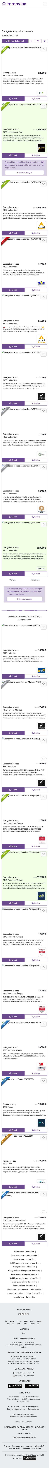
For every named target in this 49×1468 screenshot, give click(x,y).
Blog (23, 1333)
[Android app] (15, 1386)
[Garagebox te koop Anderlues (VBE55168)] (24, 749)
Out (18, 1324)
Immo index (24, 1393)
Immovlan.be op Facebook (24, 1373)
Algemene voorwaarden (22, 1446)
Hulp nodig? (39, 1446)
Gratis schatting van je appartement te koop (23, 1361)
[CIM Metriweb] (29, 1458)
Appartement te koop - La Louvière (24, 1255)
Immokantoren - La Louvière (24, 1297)
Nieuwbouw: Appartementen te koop (23, 1417)
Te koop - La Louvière (15, 1293)
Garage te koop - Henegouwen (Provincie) (24, 1270)
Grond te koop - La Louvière (24, 1259)
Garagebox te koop (11, 129)
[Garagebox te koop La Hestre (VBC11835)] (24, 636)
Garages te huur (33, 1409)
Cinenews (10, 1324)
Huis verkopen (17, 1342)
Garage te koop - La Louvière (24, 1267)
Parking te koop (9, 72)
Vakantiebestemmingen (24, 1438)
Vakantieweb (9, 1321)
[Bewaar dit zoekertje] (44, 49)
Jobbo (24, 1324)
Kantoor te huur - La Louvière (24, 1286)
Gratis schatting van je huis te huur (23, 1359)
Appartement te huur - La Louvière (24, 1274)
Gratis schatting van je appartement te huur (23, 1363)
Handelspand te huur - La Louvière (24, 1282)
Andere (23, 1347)
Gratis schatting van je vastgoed (24, 1352)
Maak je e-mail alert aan (23, 1422)
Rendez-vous (34, 1324)
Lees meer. (37, 1455)
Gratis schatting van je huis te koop (23, 1356)
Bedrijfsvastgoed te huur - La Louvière (24, 1278)
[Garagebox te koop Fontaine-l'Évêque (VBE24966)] (24, 976)
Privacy (7, 1446)
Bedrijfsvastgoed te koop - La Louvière (24, 1263)
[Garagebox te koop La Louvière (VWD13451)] (24, 533)
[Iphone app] (32, 1386)
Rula (26, 1321)
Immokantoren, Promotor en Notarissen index (24, 1428)
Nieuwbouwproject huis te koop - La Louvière (24, 1289)
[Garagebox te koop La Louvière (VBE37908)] (24, 363)
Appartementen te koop (30, 1397)
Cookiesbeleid (14, 1448)
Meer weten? (13, 1058)
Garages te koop (23, 1401)
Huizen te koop (13, 1397)
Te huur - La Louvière (34, 1293)
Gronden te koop (13, 1399)
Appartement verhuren (33, 1345)
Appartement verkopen (14, 1345)
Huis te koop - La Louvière (24, 1252)
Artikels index (24, 1433)
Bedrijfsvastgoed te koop (31, 1399)
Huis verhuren (30, 1342)
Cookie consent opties (31, 1448)
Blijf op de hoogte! (24, 172)
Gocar (19, 1321)
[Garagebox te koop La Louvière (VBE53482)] (24, 306)
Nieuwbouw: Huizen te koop (23, 1414)
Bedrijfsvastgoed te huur (16, 1409)
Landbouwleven (36, 1321)
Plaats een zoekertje (24, 1338)
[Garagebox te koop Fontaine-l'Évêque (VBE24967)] (24, 919)
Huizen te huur (13, 1407)
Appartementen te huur (30, 1407)
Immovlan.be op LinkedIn (24, 1375)
